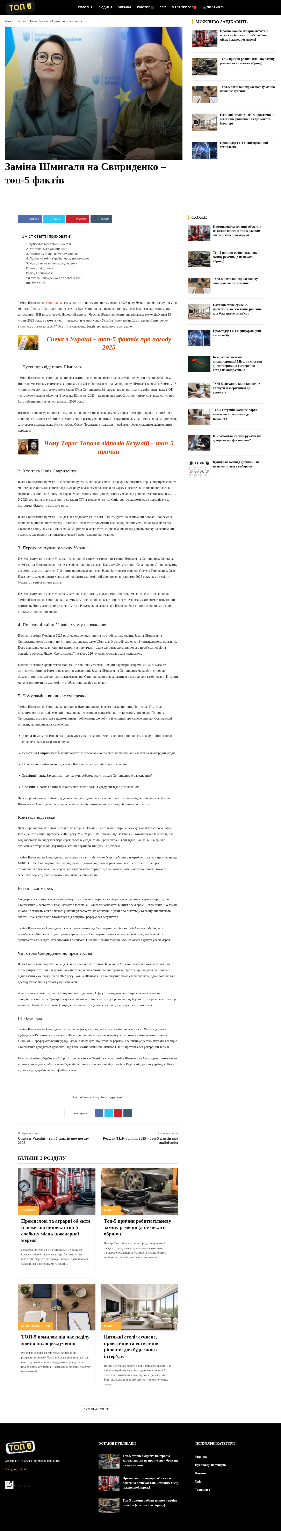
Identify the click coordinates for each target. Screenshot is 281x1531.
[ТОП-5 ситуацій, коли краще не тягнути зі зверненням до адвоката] (199, 390)
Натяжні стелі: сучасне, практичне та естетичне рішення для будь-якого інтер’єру (247, 119)
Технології (28, 1210)
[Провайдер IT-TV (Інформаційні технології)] (204, 150)
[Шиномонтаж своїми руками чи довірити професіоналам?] (199, 443)
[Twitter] (109, 1113)
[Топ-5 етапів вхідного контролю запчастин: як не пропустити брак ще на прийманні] (109, 1461)
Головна (9, 21)
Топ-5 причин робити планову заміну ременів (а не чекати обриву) (137, 1227)
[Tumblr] (127, 1113)
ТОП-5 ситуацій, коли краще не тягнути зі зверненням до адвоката (236, 388)
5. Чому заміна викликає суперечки (51, 263)
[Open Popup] (9, 1485)
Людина (21, 21)
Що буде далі (35, 282)
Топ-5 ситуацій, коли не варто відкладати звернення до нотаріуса (235, 414)
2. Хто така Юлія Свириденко (46, 248)
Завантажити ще (96, 1409)
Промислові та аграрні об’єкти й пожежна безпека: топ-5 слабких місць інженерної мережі (244, 35)
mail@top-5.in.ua (16, 1469)
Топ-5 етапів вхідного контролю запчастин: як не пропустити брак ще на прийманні (150, 1460)
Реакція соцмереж (39, 273)
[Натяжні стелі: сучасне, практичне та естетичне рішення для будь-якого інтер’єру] (204, 122)
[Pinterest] (118, 1113)
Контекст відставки (39, 268)
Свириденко (54, 302)
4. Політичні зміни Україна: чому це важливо (57, 258)
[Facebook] (99, 1113)
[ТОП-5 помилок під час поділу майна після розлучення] (204, 94)
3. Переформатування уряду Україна (52, 253)
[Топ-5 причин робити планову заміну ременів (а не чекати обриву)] (204, 66)
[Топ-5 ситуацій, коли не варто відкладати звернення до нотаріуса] (199, 417)
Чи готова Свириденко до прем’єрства (53, 278)
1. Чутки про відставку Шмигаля (49, 244)
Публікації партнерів (35, 1326)
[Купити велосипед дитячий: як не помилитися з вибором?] (199, 469)
